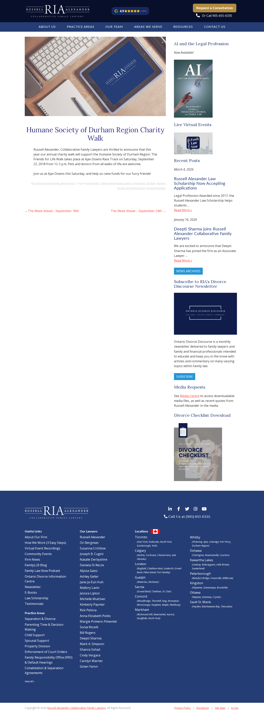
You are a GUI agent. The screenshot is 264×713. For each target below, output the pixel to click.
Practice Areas (80, 26)
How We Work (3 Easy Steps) (45, 543)
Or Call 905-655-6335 (217, 16)
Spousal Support (37, 640)
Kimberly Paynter (92, 604)
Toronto (153, 541)
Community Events (38, 554)
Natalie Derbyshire (93, 559)
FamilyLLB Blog (36, 565)
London (158, 568)
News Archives (188, 271)
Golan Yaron (89, 666)
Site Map (220, 708)
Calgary (155, 554)
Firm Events (68, 183)
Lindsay (197, 564)
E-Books (31, 592)
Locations (141, 531)
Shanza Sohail (90, 649)
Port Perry (225, 541)
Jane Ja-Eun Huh (91, 582)
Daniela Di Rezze (92, 565)
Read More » (183, 210)
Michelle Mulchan (92, 599)
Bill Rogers (87, 633)
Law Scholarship (36, 598)
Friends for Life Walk (144, 183)
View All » (29, 681)
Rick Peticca (88, 610)
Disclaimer (202, 708)
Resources (183, 26)
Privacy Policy (182, 708)
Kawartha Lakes (201, 560)
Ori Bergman (89, 543)
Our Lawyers (88, 531)
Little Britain (222, 564)
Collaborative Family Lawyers (116, 183)
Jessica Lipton (90, 593)
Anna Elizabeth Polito (95, 616)
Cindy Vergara (90, 655)
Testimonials (34, 604)
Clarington (198, 555)
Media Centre (189, 396)
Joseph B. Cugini (91, 554)
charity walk (92, 183)
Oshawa (196, 550)
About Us (47, 26)
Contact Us (214, 26)
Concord (158, 600)
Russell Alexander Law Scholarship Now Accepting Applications (199, 183)
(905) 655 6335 (198, 516)
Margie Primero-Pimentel (98, 621)
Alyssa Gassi (88, 571)
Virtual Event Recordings (42, 548)
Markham (155, 614)
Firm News (32, 559)
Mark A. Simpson (92, 644)
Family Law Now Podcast (42, 571)
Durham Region (200, 545)
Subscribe (184, 376)
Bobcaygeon (208, 564)
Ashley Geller (89, 576)
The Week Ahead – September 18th (53, 211)
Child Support (35, 635)
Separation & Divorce (40, 619)
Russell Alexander (156, 188)
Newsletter (33, 587)
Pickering (197, 541)
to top (234, 708)
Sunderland (198, 568)
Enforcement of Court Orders (46, 652)
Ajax (206, 541)
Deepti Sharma (90, 638)
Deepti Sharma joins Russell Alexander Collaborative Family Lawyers (202, 233)
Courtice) (224, 555)
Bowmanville (212, 555)
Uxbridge (214, 541)
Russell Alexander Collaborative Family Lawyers (76, 708)
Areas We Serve (148, 26)
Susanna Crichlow (93, 548)
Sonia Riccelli (89, 627)
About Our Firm (36, 537)
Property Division (37, 646)
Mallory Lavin (89, 588)
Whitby (195, 537)
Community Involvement (46, 183)
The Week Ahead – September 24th (136, 211)
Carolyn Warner (91, 661)
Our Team (114, 26)
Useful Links (33, 531)
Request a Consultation (214, 8)
